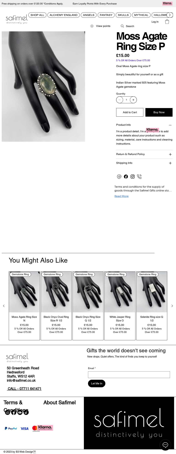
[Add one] (133, 99)
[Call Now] (139, 177)
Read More (121, 196)
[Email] (119, 177)
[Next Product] (172, 306)
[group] (88, 305)
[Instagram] (133, 177)
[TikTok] (26, 412)
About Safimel (59, 402)
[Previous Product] (4, 306)
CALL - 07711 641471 (24, 389)
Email (92, 368)
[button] (167, 21)
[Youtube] (20, 412)
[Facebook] (126, 177)
